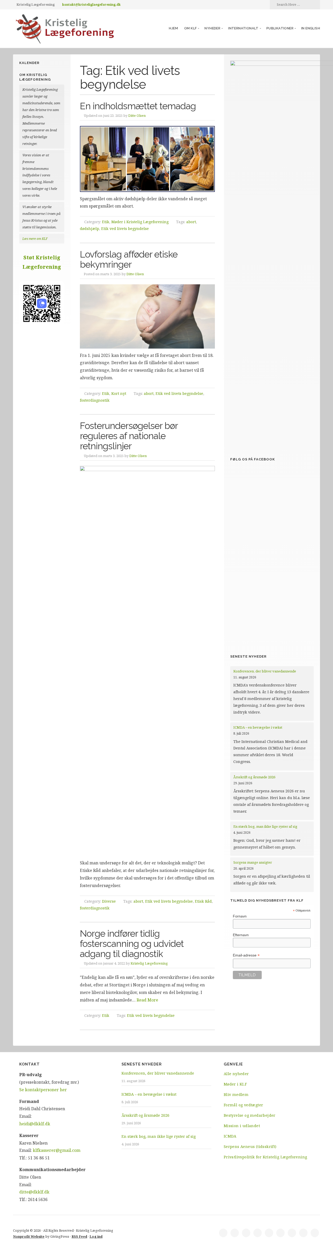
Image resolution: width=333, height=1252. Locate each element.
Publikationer (279, 28)
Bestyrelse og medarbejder (250, 1115)
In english (310, 28)
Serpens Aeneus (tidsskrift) (250, 1146)
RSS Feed (79, 1236)
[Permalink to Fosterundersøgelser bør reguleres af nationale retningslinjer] (147, 661)
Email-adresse (246, 955)
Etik (105, 221)
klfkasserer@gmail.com (56, 1150)
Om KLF (190, 28)
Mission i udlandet (242, 1125)
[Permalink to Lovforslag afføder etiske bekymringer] (147, 316)
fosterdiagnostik (95, 400)
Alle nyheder (236, 1073)
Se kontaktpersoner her (43, 1090)
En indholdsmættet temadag (138, 106)
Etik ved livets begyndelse (125, 228)
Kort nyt (118, 393)
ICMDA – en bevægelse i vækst (258, 727)
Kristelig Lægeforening (149, 963)
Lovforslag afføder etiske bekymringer (128, 259)
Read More (147, 1000)
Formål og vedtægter (243, 1104)
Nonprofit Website (28, 1236)
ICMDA (230, 1136)
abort (191, 221)
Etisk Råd (203, 901)
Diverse (109, 901)
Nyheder (212, 28)
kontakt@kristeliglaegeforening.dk (91, 4)
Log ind (96, 1236)
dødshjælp (89, 228)
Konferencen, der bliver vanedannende (264, 671)
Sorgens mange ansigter (252, 862)
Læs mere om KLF (35, 238)
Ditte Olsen (137, 115)
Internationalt (243, 28)
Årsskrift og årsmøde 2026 (254, 777)
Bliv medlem (236, 1094)
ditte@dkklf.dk (34, 1192)
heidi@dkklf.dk (34, 1124)
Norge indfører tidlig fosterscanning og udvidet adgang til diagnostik (132, 943)
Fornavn (240, 916)
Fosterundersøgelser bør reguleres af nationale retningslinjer (129, 435)
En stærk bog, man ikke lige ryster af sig (265, 826)
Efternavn (241, 935)
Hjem (173, 28)
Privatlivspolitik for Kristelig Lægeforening (265, 1156)
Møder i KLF (235, 1084)
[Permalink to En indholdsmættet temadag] (147, 159)
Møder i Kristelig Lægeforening (140, 221)
